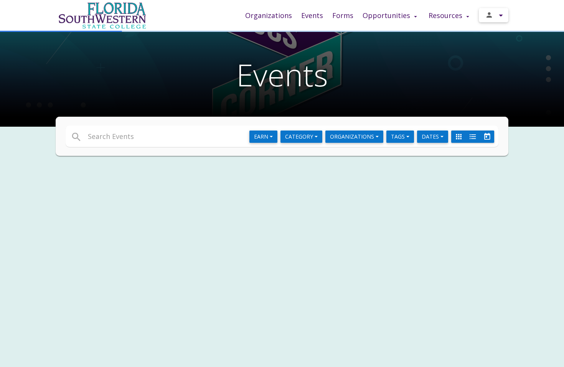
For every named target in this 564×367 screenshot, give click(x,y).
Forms (342, 15)
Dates (431, 136)
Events (312, 15)
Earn (262, 136)
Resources (446, 15)
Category (300, 136)
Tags (398, 136)
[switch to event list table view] (472, 137)
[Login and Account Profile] (493, 15)
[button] (212, 136)
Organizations (268, 15)
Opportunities (387, 15)
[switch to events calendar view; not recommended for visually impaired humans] (487, 137)
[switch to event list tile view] (458, 137)
